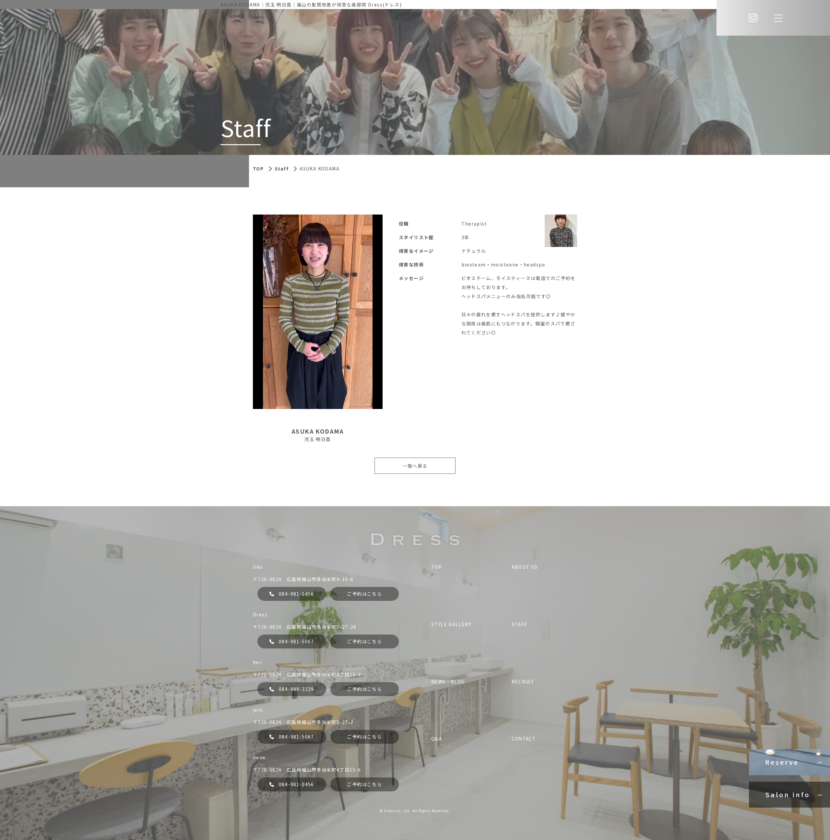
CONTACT (524, 738)
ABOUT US (525, 567)
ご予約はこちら (364, 593)
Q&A (436, 738)
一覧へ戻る (415, 465)
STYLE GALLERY (451, 624)
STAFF (520, 624)
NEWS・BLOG (448, 681)
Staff (282, 168)
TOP (436, 567)
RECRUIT (523, 681)
